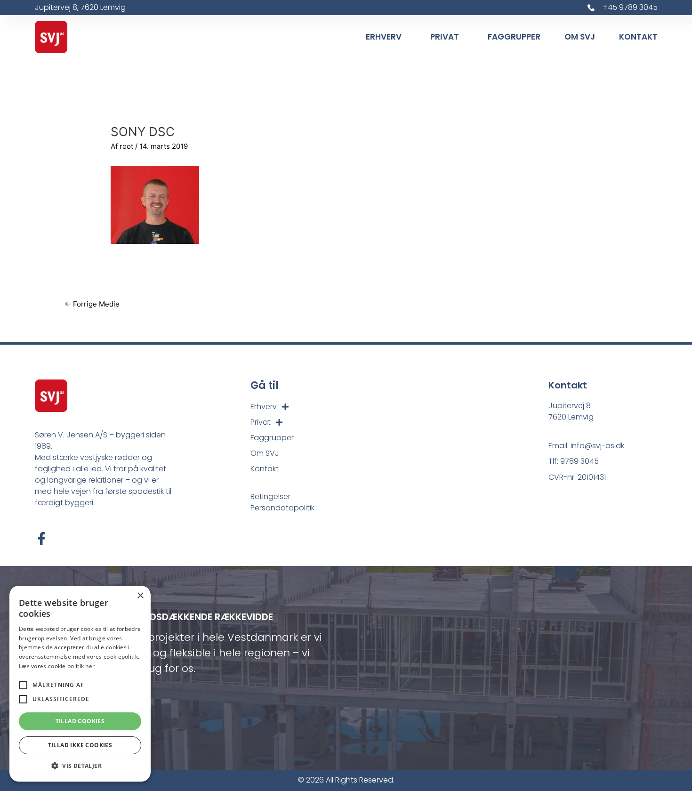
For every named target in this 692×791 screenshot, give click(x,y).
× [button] (140, 595)
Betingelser (270, 496)
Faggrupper (514, 36)
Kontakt (638, 36)
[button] (80, 766)
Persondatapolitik (282, 507)
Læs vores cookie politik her (57, 666)
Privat (444, 36)
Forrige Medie (92, 303)
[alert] (80, 684)
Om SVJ (579, 36)
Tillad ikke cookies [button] (80, 745)
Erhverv (384, 36)
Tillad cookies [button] (80, 721)
